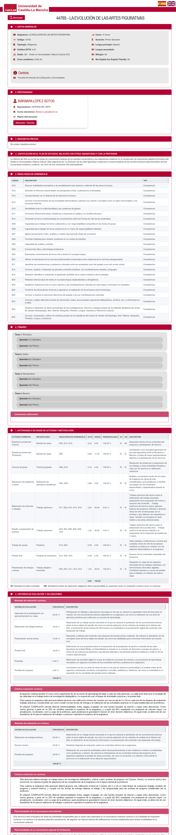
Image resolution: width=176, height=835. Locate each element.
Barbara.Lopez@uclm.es (46, 111)
